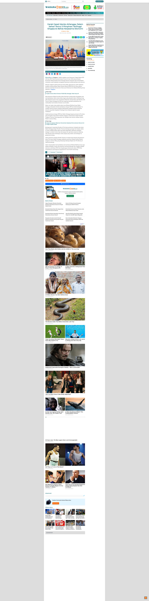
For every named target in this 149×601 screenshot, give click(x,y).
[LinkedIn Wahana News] (55, 74)
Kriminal (64, 13)
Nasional (49, 13)
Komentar (49, 37)
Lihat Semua (59, 152)
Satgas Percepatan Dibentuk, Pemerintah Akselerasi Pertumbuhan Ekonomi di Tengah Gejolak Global (54, 205)
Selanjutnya (53, 152)
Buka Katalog (55, 503)
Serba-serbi (92, 13)
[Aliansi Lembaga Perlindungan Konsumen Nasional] (95, 52)
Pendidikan (98, 13)
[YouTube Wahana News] (57, 74)
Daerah (53, 13)
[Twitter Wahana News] (52, 74)
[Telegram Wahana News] (60, 74)
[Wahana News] (57, 7)
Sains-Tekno (73, 13)
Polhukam (58, 13)
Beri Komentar (65, 183)
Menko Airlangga (57, 180)
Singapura (53, 89)
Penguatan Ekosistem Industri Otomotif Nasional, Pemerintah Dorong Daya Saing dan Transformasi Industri (54, 219)
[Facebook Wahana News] (47, 74)
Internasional (85, 13)
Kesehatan (78, 13)
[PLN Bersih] (87, 7)
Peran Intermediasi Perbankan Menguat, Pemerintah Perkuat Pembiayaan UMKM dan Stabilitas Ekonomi (74, 219)
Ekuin (67, 13)
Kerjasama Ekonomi (49, 180)
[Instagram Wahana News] (49, 74)
